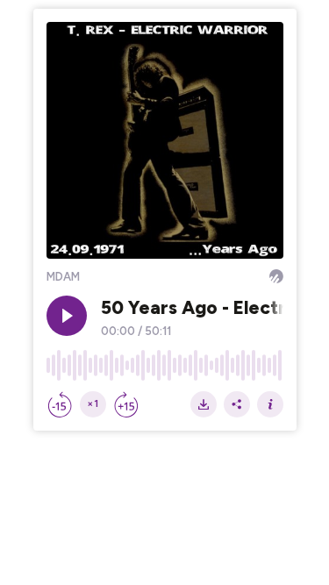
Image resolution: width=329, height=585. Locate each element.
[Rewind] (59, 404)
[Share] (237, 404)
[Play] (66, 316)
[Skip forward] (126, 404)
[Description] (270, 404)
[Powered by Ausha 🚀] (276, 276)
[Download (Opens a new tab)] (203, 404)
